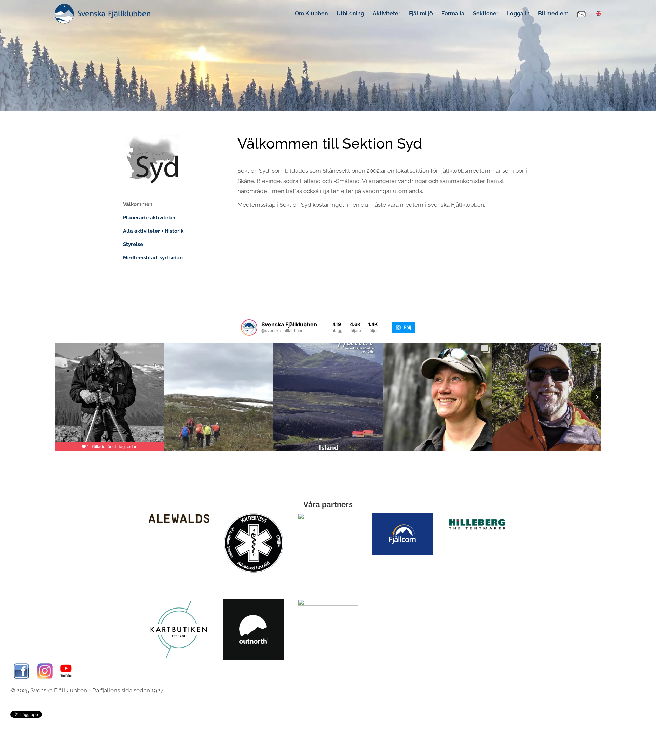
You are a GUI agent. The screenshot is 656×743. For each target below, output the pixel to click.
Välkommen (137, 204)
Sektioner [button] (485, 13)
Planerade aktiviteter (149, 218)
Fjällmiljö (421, 13)
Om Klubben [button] (311, 13)
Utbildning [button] (350, 13)
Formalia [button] (452, 13)
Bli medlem (553, 13)
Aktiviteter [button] (386, 13)
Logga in (518, 13)
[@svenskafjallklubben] (249, 327)
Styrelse (133, 244)
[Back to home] (102, 13)
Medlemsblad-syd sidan (153, 258)
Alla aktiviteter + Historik (153, 231)
